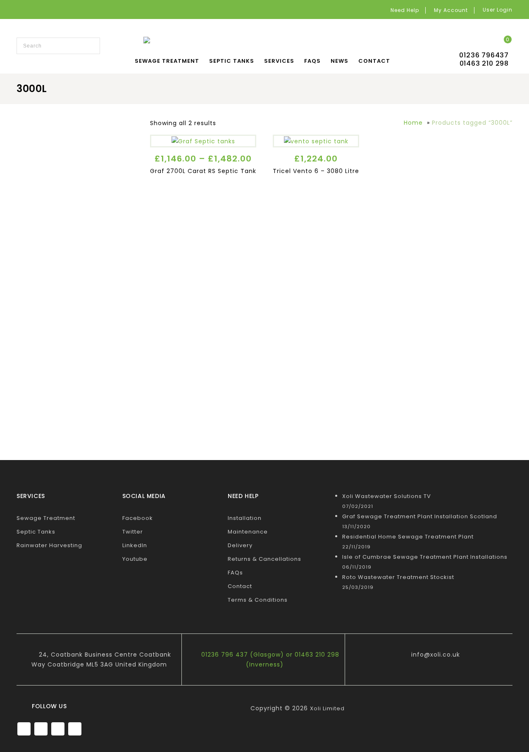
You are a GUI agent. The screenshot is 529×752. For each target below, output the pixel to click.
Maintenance (248, 532)
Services (279, 61)
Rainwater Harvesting (49, 545)
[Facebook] (24, 728)
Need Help (405, 10)
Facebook (137, 518)
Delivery (240, 545)
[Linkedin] (57, 728)
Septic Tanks (231, 61)
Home (413, 123)
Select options (203, 139)
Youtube (135, 559)
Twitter (132, 532)
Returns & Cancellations (264, 559)
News (339, 61)
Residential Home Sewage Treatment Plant (408, 537)
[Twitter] (41, 728)
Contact (374, 61)
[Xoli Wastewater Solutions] (262, 41)
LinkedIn (134, 545)
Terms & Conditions (258, 600)
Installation (245, 518)
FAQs (312, 61)
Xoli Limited (327, 708)
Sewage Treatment (167, 61)
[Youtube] (74, 728)
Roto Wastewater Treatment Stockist (398, 577)
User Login (497, 9)
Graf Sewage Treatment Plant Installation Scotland (419, 516)
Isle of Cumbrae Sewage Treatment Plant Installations (425, 557)
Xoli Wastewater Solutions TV (386, 496)
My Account (451, 10)
